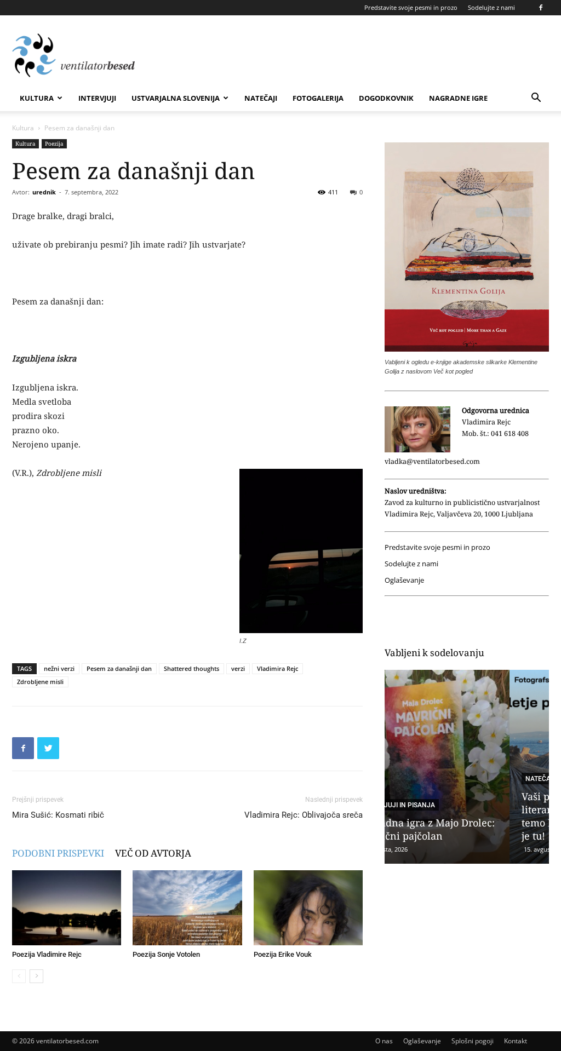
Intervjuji (97, 98)
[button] (536, 99)
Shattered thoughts (191, 668)
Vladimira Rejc (277, 668)
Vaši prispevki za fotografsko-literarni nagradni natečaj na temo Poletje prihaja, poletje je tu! (466, 816)
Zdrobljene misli (40, 681)
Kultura (37, 98)
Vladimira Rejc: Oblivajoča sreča (303, 815)
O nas (384, 1041)
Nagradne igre (458, 98)
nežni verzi (59, 668)
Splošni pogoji (472, 1041)
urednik (44, 192)
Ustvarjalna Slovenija (175, 98)
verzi (238, 668)
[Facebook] (541, 7)
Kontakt (515, 1041)
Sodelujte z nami (491, 7)
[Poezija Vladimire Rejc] (66, 907)
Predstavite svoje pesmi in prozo (410, 7)
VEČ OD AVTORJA (153, 853)
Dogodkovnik (386, 98)
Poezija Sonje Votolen (166, 954)
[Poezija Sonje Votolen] (187, 907)
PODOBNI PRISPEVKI (58, 853)
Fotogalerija (318, 98)
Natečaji (260, 98)
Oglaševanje (404, 580)
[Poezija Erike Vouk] (308, 907)
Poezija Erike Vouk (283, 954)
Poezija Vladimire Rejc (47, 954)
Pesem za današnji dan (119, 668)
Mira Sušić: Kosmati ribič (58, 815)
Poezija (54, 143)
